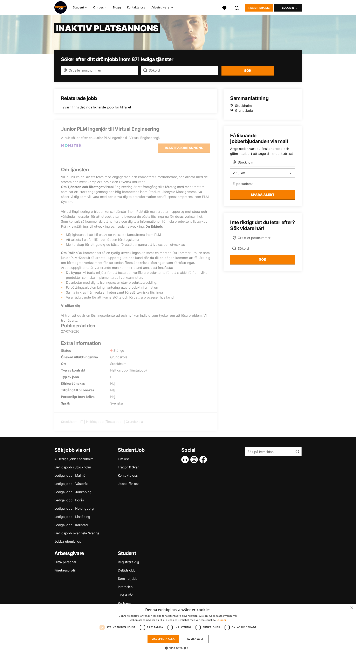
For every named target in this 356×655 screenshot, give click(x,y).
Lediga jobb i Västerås (71, 484)
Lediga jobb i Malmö (69, 475)
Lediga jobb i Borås (69, 500)
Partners (124, 603)
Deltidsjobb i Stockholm (72, 467)
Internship (125, 587)
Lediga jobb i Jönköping (72, 492)
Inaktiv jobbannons (184, 148)
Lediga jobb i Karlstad (71, 525)
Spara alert (262, 195)
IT (81, 422)
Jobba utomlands (67, 541)
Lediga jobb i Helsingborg (74, 508)
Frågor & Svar (128, 467)
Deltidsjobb (126, 570)
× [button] (351, 608)
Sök (262, 259)
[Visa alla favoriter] (224, 7)
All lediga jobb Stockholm (74, 459)
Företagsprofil (65, 570)
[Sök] (237, 7)
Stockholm (69, 422)
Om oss (123, 459)
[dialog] (178, 629)
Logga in (288, 7)
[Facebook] (203, 459)
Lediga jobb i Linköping (72, 517)
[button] (178, 648)
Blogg (117, 7)
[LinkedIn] (185, 459)
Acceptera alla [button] (163, 639)
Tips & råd (125, 595)
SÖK (247, 70)
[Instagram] (194, 459)
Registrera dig (259, 7)
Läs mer (221, 620)
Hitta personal (65, 562)
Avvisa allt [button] (195, 639)
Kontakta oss (136, 7)
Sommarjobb (127, 578)
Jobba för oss (128, 484)
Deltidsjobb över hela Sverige (76, 533)
